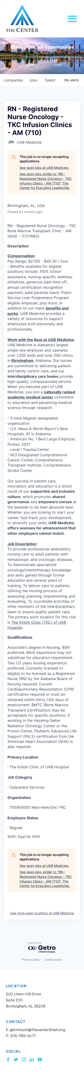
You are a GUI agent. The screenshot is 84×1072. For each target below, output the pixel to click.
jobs (33, 80)
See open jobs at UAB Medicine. (44, 168)
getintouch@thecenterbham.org (37, 1030)
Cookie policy (53, 959)
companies (13, 80)
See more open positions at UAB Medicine (42, 913)
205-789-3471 (23, 1036)
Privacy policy (31, 959)
